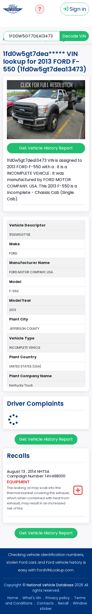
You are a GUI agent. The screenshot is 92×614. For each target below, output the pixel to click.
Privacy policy (57, 597)
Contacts (45, 603)
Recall (63, 603)
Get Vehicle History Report (46, 148)
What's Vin (31, 597)
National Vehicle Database (50, 585)
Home (12, 597)
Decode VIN (74, 36)
